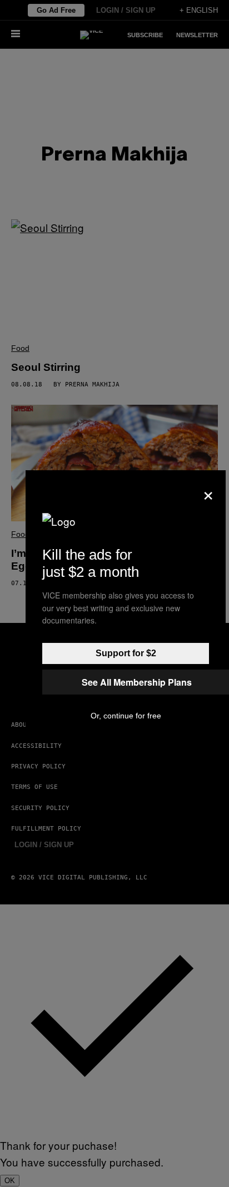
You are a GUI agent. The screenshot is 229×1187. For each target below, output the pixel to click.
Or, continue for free (126, 715)
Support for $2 (126, 653)
